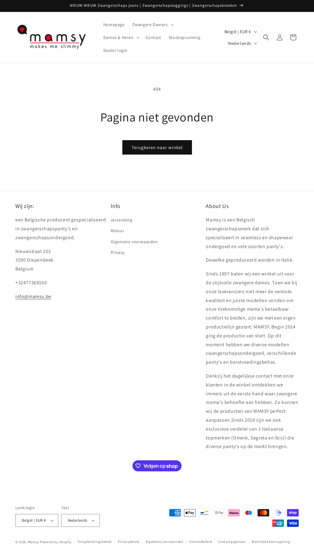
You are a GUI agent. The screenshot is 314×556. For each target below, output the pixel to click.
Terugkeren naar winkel (157, 147)
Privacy (117, 252)
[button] (152, 24)
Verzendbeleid (200, 541)
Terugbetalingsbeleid (94, 541)
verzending (121, 220)
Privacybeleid (129, 541)
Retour (117, 230)
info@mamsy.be (33, 296)
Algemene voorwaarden (134, 241)
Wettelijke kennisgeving (271, 541)
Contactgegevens (232, 541)
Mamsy (33, 542)
